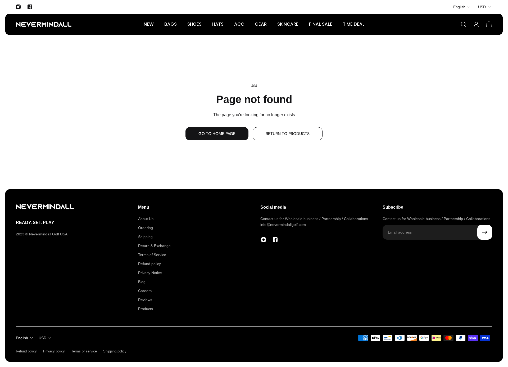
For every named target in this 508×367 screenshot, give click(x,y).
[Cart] (489, 24)
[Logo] (43, 24)
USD (482, 7)
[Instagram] (18, 7)
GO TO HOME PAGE (216, 133)
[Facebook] (30, 7)
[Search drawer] (463, 24)
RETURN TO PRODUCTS (288, 133)
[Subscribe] (484, 232)
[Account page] (476, 24)
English (459, 7)
